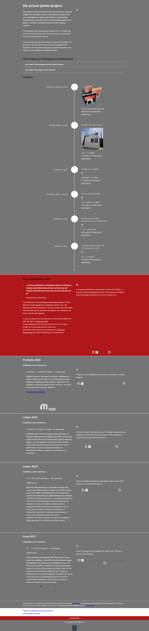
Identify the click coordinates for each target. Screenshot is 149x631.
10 (108, 383)
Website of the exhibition (35, 392)
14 (120, 383)
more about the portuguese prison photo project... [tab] (45, 64)
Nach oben (74, 628)
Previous (93, 352)
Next (109, 352)
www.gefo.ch (76, 603)
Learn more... (86, 159)
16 (98, 563)
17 (101, 563)
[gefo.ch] (39, 612)
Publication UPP (42, 321)
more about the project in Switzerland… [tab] (40, 70)
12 (114, 383)
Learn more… (86, 114)
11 (111, 383)
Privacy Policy (90, 605)
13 (117, 383)
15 (123, 560)
